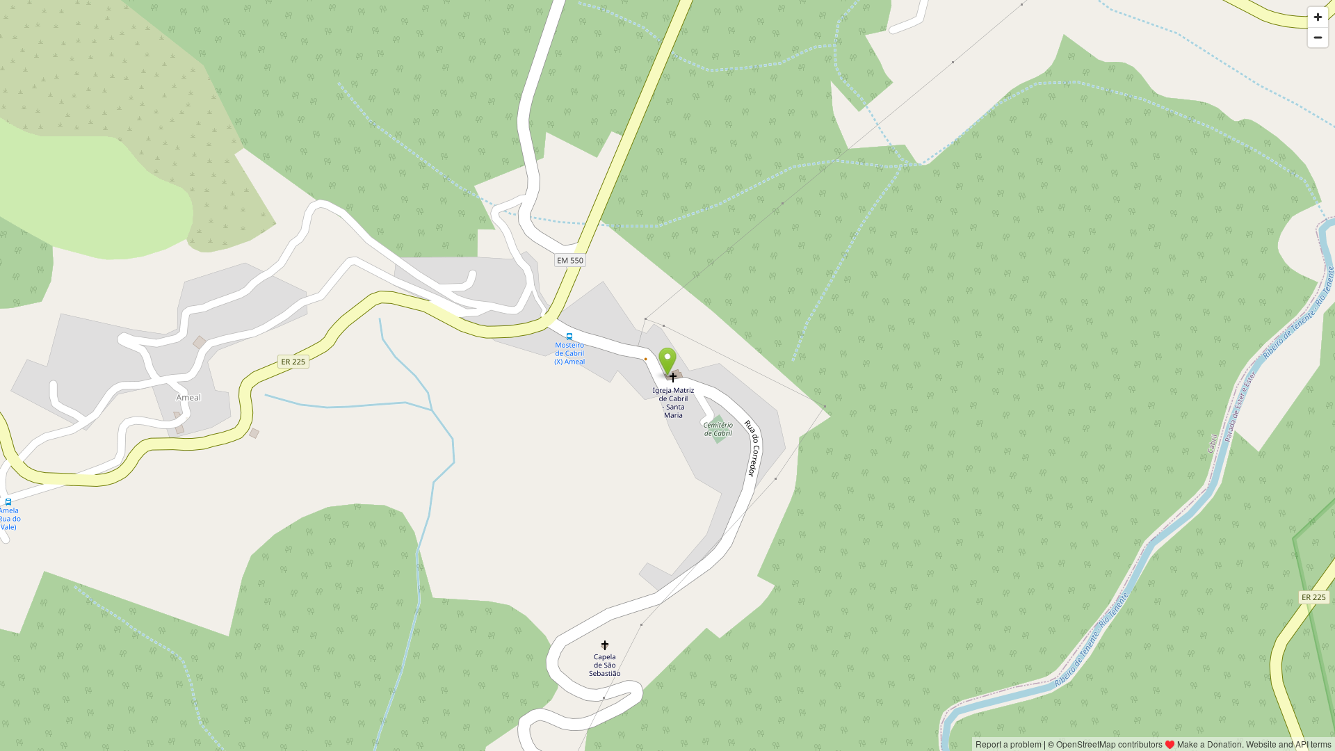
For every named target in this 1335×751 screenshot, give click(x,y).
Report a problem (1009, 744)
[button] (668, 362)
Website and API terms (1289, 744)
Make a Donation (1209, 744)
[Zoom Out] (1318, 37)
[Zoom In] (1318, 17)
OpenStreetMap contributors (1109, 744)
